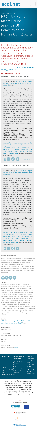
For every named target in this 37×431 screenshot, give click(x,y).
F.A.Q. (3, 372)
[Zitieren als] (8, 159)
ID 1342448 (27, 249)
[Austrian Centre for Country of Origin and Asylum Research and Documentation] (16, 407)
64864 (16, 348)
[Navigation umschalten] (33, 4)
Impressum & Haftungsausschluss (12, 370)
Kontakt (4, 367)
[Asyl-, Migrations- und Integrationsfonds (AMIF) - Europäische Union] (26, 407)
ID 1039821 (27, 159)
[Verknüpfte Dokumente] (14, 278)
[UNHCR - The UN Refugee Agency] (20, 425)
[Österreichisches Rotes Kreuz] (20, 401)
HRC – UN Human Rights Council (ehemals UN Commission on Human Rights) (17, 83)
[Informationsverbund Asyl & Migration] (20, 419)
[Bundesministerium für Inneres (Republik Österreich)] (20, 413)
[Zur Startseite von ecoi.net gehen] (10, 3)
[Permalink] (18, 159)
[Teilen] (13, 159)
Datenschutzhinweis (8, 374)
